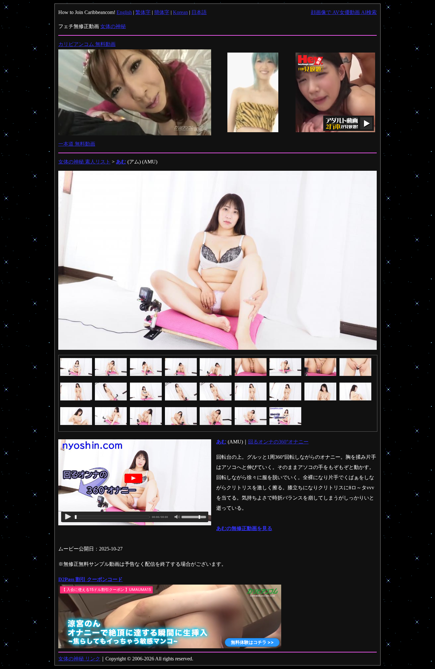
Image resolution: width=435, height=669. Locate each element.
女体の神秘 (113, 26)
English (124, 12)
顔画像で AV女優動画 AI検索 (344, 12)
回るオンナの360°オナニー (278, 441)
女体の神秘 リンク (79, 658)
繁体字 (143, 12)
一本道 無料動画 (76, 144)
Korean (180, 12)
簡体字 (161, 12)
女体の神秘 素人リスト (84, 161)
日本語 (199, 12)
